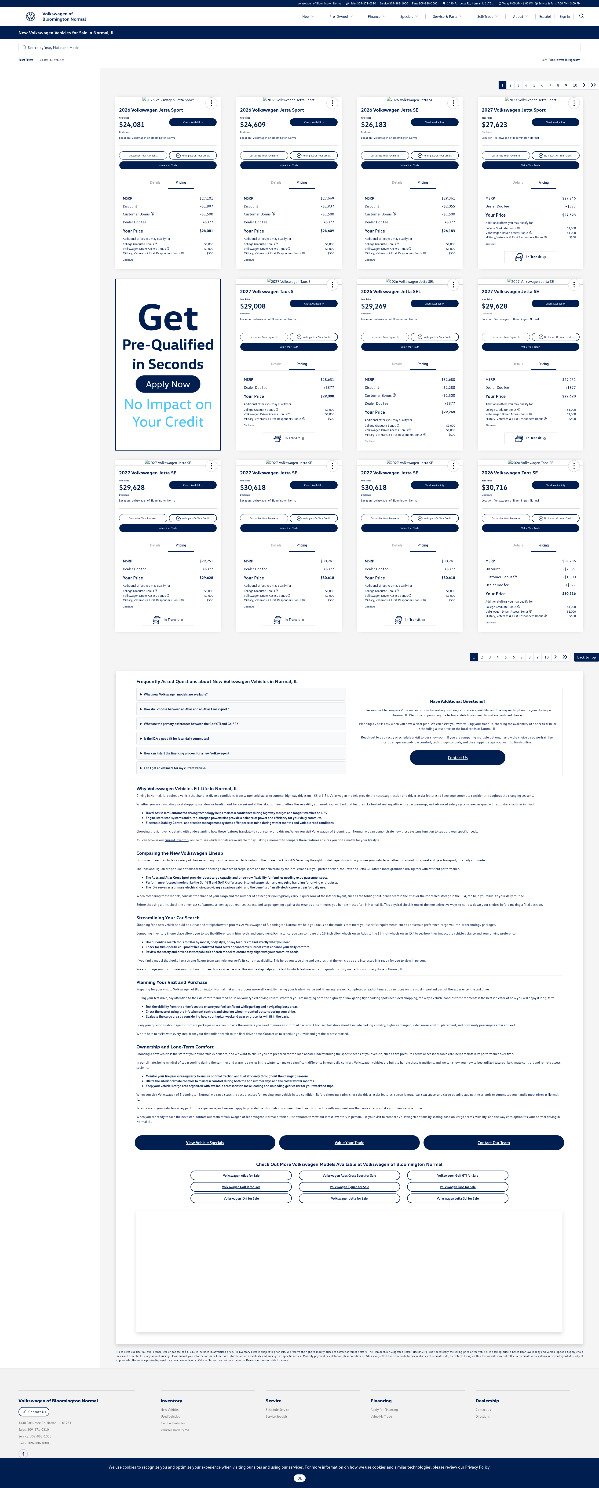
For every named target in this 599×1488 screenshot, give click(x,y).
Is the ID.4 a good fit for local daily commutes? (176, 738)
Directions (483, 1416)
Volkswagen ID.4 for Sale (241, 1198)
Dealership (487, 1400)
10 (575, 85)
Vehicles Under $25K (175, 1430)
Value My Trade (381, 1416)
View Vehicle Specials (205, 1142)
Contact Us (458, 757)
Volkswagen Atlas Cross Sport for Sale (349, 1175)
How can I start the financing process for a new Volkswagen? (186, 753)
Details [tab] (155, 182)
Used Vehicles (170, 1416)
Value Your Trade (168, 165)
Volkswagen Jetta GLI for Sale (458, 1198)
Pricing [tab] (181, 182)
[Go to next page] (584, 85)
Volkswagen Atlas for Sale (241, 1175)
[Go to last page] (593, 85)
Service (273, 1400)
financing (328, 989)
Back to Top (586, 657)
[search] (581, 16)
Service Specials (277, 1416)
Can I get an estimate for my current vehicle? (175, 768)
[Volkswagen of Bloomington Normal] (58, 16)
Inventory (171, 1400)
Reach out (368, 737)
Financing (381, 1400)
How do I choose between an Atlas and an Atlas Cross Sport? (186, 709)
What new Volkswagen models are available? (176, 694)
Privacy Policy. (477, 1467)
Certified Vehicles (173, 1423)
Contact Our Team (494, 1142)
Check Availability (193, 122)
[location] (444, 3)
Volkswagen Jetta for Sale (349, 1198)
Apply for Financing (384, 1410)
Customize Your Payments (143, 155)
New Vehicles (170, 1410)
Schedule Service (277, 1410)
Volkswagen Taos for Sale (458, 1187)
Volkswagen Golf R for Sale (241, 1187)
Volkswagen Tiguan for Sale (349, 1187)
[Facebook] (23, 1454)
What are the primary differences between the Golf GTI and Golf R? (191, 724)
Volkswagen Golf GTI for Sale (457, 1175)
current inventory (177, 840)
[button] (211, 103)
